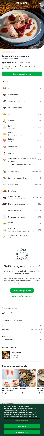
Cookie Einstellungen (22, 420)
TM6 (8, 52)
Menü (4, 5)
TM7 (3, 52)
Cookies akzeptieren (22, 432)
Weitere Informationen (22, 296)
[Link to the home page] (22, 4)
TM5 (12, 52)
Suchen (40, 5)
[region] (22, 420)
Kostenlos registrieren (21, 74)
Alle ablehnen (22, 426)
